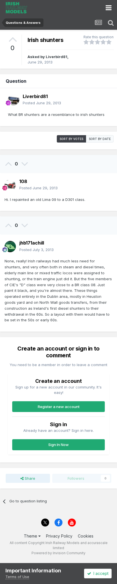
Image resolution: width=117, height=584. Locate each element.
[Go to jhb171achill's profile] (10, 246)
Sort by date (100, 139)
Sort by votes (71, 139)
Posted (42, 103)
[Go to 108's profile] (10, 184)
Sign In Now (58, 444)
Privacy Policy (59, 536)
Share (29, 478)
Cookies (85, 536)
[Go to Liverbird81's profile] (13, 99)
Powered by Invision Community (58, 553)
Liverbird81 (56, 56)
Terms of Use (17, 576)
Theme (31, 536)
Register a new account (59, 406)
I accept (99, 573)
